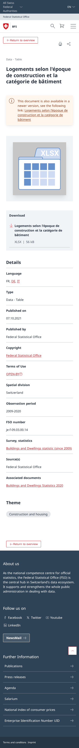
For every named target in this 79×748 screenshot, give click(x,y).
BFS (14, 26)
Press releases (15, 677)
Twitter (36, 617)
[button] (72, 651)
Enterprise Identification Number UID (32, 721)
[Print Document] (60, 44)
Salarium (11, 699)
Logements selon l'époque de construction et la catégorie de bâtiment (43, 115)
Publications (13, 666)
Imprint (32, 742)
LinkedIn (14, 625)
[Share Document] (68, 44)
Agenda (10, 688)
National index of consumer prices (30, 710)
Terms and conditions (14, 742)
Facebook (15, 617)
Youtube (56, 617)
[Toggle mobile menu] (73, 26)
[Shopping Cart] (61, 25)
